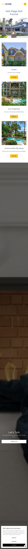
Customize (14, 541)
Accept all (14, 545)
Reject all (14, 537)
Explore (14, 156)
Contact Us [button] (14, 441)
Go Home (14, 77)
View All (14, 116)
